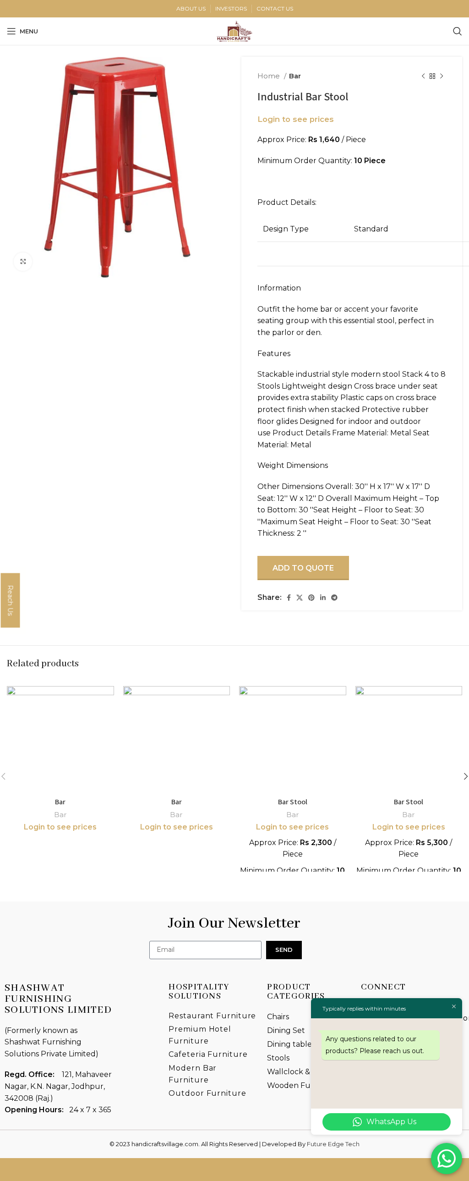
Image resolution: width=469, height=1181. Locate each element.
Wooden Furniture (302, 1085)
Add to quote (303, 568)
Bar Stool (292, 802)
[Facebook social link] (289, 598)
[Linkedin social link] (322, 598)
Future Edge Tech (333, 1144)
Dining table (289, 1044)
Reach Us (10, 600)
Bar (295, 75)
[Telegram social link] (334, 598)
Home (269, 75)
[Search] (457, 31)
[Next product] (441, 76)
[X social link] (299, 598)
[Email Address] (351, 1170)
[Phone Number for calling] (117, 1170)
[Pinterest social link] (311, 598)
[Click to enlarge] (23, 262)
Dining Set (286, 1030)
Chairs (278, 1016)
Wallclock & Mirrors (302, 1071)
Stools (278, 1058)
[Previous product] (423, 76)
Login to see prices (295, 119)
